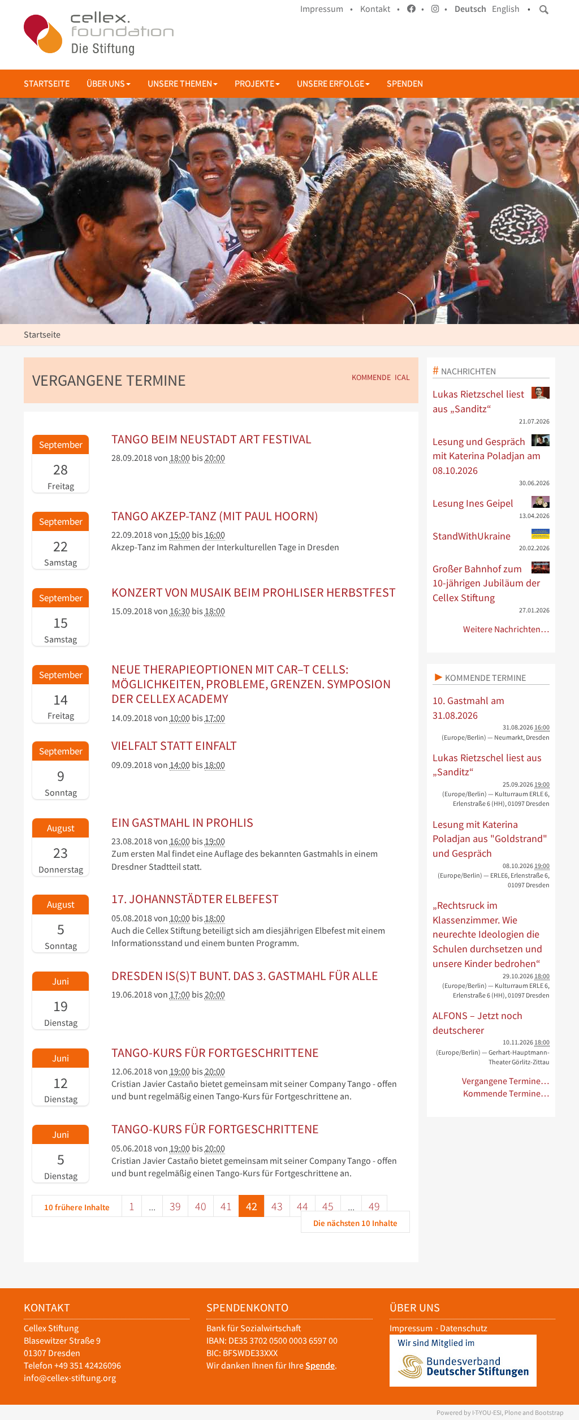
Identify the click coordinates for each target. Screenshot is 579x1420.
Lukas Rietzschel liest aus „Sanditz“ (478, 401)
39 (175, 1206)
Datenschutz (463, 1328)
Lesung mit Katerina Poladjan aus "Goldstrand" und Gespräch (490, 839)
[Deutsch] (99, 33)
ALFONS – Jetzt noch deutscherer (477, 1023)
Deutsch (470, 8)
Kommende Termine (485, 677)
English (506, 8)
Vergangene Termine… (506, 1081)
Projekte (254, 83)
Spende (320, 1365)
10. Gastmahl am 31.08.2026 (468, 708)
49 (374, 1206)
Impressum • (326, 8)
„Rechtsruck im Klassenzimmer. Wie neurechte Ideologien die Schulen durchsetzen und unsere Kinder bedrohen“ (487, 934)
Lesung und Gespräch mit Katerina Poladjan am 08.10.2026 (487, 456)
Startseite (47, 83)
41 (226, 1206)
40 (200, 1206)
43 (277, 1206)
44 (302, 1206)
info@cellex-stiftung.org (70, 1377)
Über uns (106, 83)
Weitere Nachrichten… (506, 629)
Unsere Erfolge (330, 83)
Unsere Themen (180, 83)
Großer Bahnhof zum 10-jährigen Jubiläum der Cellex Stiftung (486, 583)
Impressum (411, 1328)
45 (328, 1206)
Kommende (371, 377)
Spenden (405, 83)
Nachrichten (468, 371)
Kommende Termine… (506, 1093)
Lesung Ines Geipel (473, 503)
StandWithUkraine (472, 535)
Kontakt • (380, 8)
